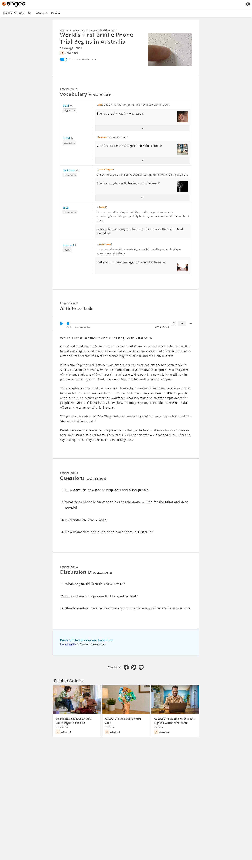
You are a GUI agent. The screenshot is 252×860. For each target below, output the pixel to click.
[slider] (68, 323)
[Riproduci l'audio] (71, 106)
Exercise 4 (69, 566)
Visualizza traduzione (82, 59)
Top (30, 12)
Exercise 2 (69, 303)
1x (182, 323)
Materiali (55, 12)
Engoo (64, 30)
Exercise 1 (69, 89)
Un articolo (68, 644)
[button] (142, 128)
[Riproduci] (61, 323)
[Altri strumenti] (190, 323)
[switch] (63, 59)
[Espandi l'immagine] (170, 49)
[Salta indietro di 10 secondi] (173, 323)
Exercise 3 (69, 473)
